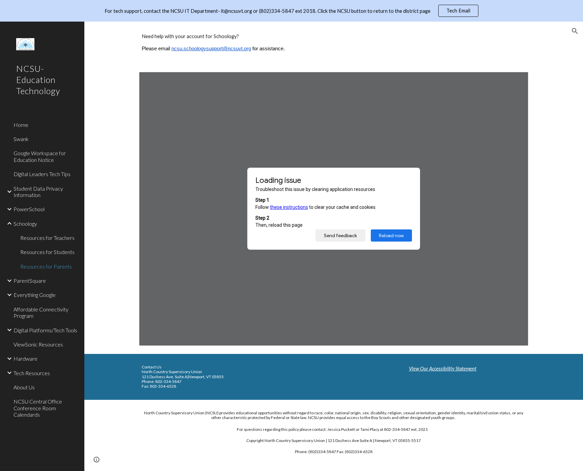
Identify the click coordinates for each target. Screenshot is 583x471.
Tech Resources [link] (31, 373)
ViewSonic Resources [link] (38, 344)
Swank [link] (21, 139)
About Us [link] (24, 387)
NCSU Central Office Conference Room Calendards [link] (37, 408)
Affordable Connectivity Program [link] (40, 312)
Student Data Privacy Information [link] (38, 191)
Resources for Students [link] (47, 252)
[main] (333, 43)
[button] (575, 31)
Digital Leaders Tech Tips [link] (42, 174)
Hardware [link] (25, 358)
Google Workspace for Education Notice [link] (39, 156)
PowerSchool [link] (29, 209)
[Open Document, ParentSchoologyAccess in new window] (515, 80)
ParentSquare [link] (29, 280)
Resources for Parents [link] (46, 266)
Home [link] (20, 124)
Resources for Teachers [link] (47, 237)
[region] (291, 11)
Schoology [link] (25, 223)
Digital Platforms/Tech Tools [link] (45, 330)
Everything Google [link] (34, 295)
